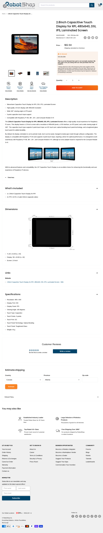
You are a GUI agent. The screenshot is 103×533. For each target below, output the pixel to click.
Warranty (5, 465)
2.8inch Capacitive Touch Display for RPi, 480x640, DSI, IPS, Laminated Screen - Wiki (35, 282)
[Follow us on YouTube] (88, 516)
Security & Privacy (36, 458)
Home (3, 13)
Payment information (9, 468)
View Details (8, 91)
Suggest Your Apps (62, 462)
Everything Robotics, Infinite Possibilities (14, 520)
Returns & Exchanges (9, 458)
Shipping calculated (70, 48)
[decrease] (66, 80)
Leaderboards (90, 462)
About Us (33, 449)
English (27, 513)
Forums (88, 449)
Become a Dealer (61, 455)
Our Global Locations (8, 513)
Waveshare (60, 35)
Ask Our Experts (31, 91)
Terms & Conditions (36, 455)
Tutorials (88, 458)
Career (32, 452)
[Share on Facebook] (85, 37)
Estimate (11, 386)
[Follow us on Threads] (99, 516)
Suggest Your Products (63, 458)
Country (8, 375)
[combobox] (64, 5)
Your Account (6, 449)
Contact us (5, 471)
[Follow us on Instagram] (80, 516)
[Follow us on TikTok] (92, 516)
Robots (88, 455)
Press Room (34, 462)
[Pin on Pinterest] (89, 37)
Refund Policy (9, 397)
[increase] (79, 80)
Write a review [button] (65, 351)
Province (47, 375)
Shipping (5, 455)
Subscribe (16, 498)
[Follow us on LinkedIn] (95, 516)
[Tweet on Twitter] (92, 37)
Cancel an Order (7, 462)
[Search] (91, 5)
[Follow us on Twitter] (76, 516)
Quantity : (59, 80)
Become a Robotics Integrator (65, 449)
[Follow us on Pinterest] (84, 516)
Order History (6, 452)
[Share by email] (96, 37)
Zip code (85, 375)
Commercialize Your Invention (65, 465)
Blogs (88, 452)
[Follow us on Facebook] (72, 516)
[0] (99, 5)
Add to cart (77, 88)
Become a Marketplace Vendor (66, 452)
